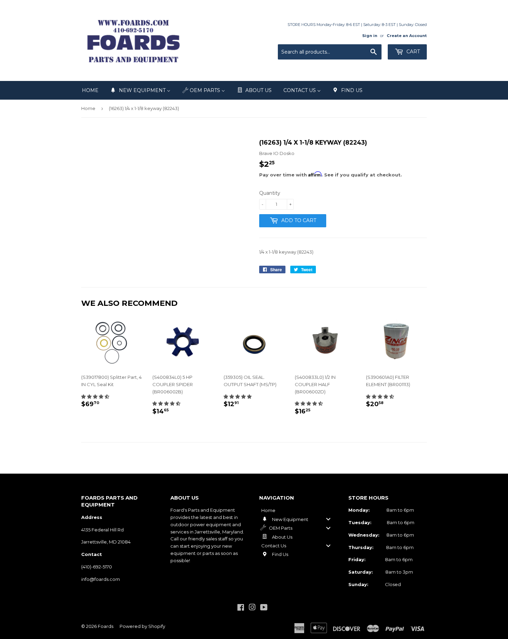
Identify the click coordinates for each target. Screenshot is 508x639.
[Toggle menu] (328, 519)
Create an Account (407, 35)
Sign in (369, 35)
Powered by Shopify (142, 626)
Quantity (269, 193)
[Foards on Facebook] (240, 608)
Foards (105, 626)
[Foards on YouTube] (263, 608)
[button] (95, 396)
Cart (412, 51)
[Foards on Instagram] (252, 608)
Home (88, 108)
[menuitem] (90, 90)
